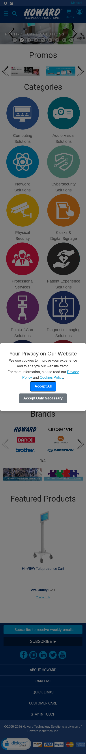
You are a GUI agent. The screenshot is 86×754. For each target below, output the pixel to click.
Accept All (43, 386)
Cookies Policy (51, 377)
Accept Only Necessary (43, 398)
